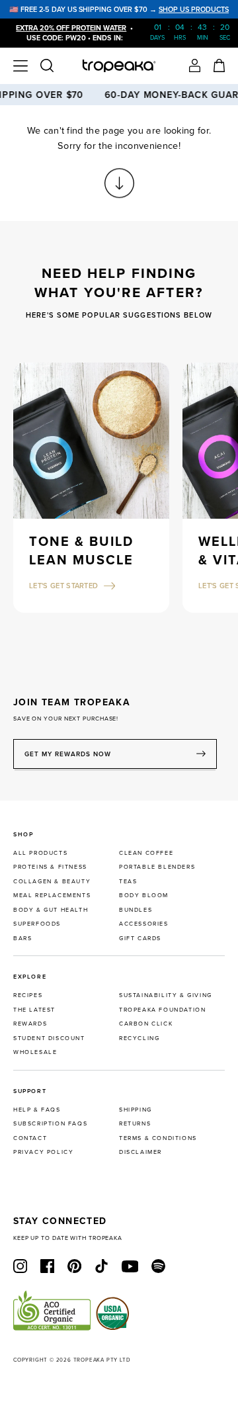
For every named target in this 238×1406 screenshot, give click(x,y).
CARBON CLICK (146, 1023)
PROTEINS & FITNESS (50, 866)
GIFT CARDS (140, 938)
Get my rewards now (67, 754)
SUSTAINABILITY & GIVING (165, 994)
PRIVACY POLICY (43, 1151)
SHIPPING (135, 1109)
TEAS (128, 881)
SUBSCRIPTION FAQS (50, 1123)
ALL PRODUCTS (40, 852)
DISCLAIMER (140, 1151)
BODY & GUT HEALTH (50, 909)
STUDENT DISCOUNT (49, 1037)
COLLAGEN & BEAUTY (52, 881)
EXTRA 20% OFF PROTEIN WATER (71, 27)
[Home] (119, 65)
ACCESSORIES (144, 923)
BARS (22, 938)
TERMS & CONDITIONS (158, 1137)
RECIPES (27, 994)
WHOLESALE (35, 1051)
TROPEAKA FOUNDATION (162, 1009)
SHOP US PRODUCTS (194, 9)
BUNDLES (135, 909)
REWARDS (30, 1023)
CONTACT (30, 1137)
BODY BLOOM (144, 895)
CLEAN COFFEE (146, 852)
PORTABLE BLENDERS (157, 866)
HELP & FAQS (37, 1109)
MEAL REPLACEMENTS (52, 895)
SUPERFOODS (37, 923)
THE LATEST (34, 1009)
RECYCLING (139, 1037)
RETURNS (135, 1123)
